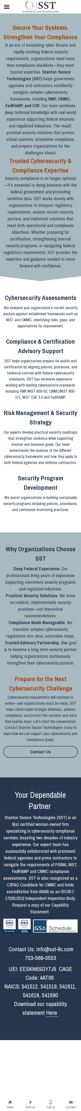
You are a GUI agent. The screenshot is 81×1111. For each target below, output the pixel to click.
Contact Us (40, 752)
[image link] (40, 6)
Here (52, 1013)
